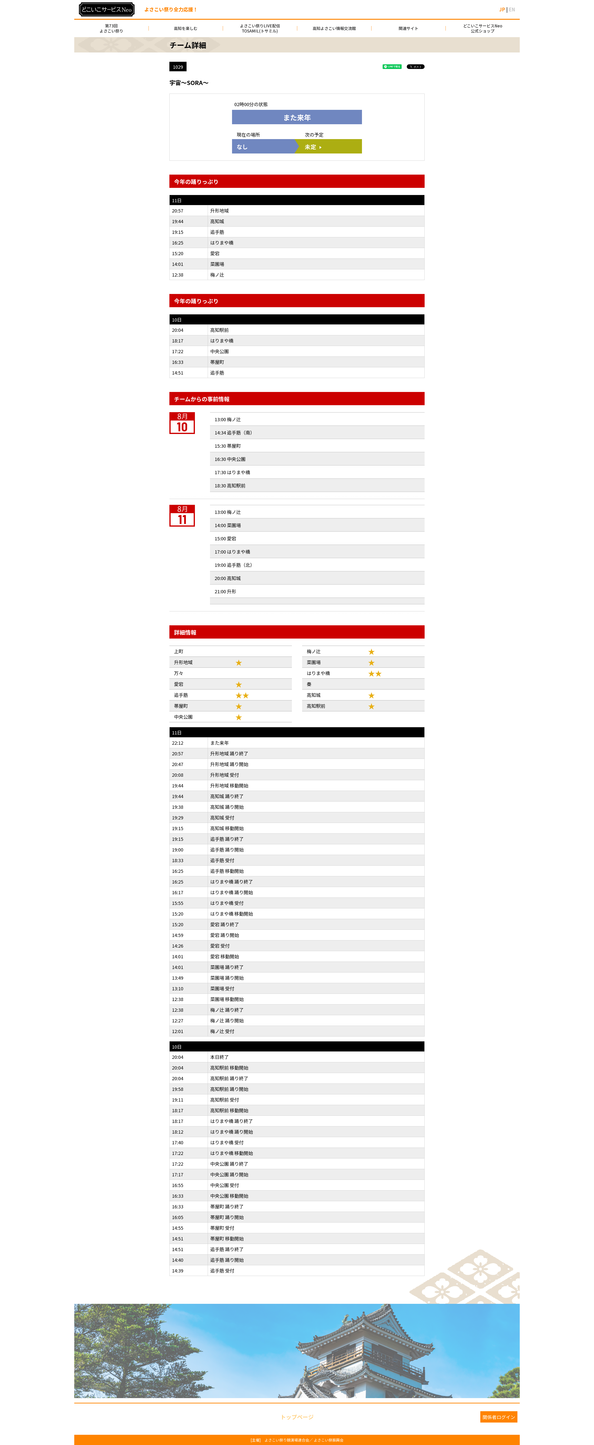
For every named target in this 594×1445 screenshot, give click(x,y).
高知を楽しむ (185, 28)
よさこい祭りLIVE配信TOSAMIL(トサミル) (260, 28)
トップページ (297, 1417)
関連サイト (408, 28)
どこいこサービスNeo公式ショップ (482, 28)
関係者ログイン (499, 1416)
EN (512, 9)
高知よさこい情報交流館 (334, 28)
